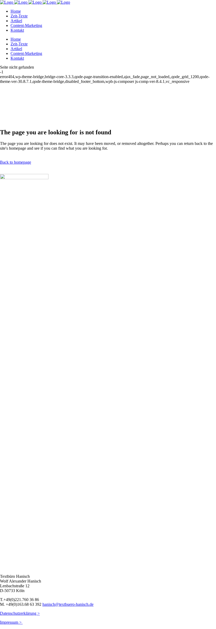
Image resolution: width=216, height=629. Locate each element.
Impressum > (11, 622)
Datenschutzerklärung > (20, 613)
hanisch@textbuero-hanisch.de (68, 604)
